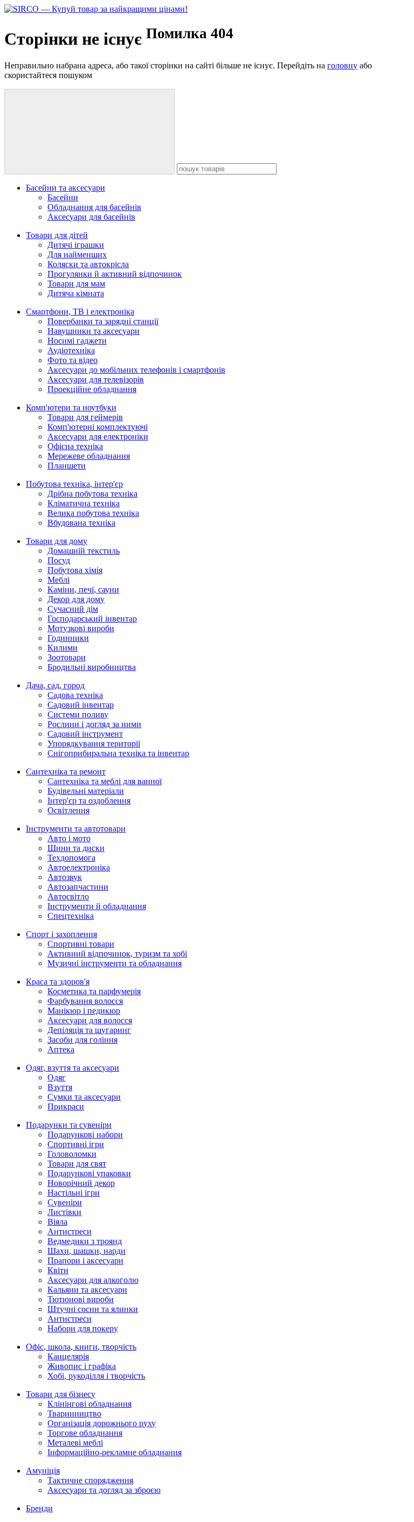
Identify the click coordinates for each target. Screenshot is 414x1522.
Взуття (59, 1087)
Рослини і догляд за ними (94, 724)
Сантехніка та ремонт (66, 771)
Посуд (58, 560)
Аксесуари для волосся (89, 1020)
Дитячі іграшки (75, 244)
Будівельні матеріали (85, 790)
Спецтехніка (70, 915)
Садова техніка (75, 695)
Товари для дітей (57, 235)
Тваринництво (74, 1413)
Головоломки (71, 1153)
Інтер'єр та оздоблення (88, 800)
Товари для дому (56, 541)
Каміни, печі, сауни (83, 589)
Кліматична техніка (83, 503)
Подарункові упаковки (89, 1173)
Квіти (57, 1270)
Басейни (62, 197)
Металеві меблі (75, 1442)
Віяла (57, 1221)
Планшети (66, 465)
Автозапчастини (77, 886)
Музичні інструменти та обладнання (114, 963)
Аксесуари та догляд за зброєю (104, 1490)
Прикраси (65, 1106)
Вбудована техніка (81, 522)
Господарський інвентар (92, 618)
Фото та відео (72, 360)
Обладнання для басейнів (94, 207)
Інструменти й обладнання (96, 906)
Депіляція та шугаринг (89, 1030)
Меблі (58, 579)
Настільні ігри (73, 1192)
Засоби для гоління (82, 1039)
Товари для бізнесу (60, 1394)
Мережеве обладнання (88, 455)
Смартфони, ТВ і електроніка (80, 311)
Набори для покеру (82, 1328)
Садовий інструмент (85, 733)
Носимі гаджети (77, 340)
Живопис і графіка (81, 1366)
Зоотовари (66, 657)
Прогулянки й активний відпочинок (114, 273)
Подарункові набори (85, 1134)
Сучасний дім (72, 608)
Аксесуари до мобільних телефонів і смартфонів (136, 369)
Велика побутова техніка (93, 513)
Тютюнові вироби (80, 1299)
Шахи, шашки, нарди (86, 1250)
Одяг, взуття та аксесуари (72, 1067)
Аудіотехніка (71, 350)
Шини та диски (76, 848)
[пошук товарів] (89, 131)
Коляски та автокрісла (88, 264)
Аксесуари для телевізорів (95, 379)
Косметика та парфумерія (94, 991)
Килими (62, 647)
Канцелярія (68, 1356)
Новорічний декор (81, 1183)
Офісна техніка (75, 446)
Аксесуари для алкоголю (93, 1279)
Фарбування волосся (85, 1001)
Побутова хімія (74, 570)
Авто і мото (69, 838)
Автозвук (64, 877)
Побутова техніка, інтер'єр (74, 483)
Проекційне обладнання (91, 389)
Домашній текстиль (83, 550)
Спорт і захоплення (61, 934)
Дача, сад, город (55, 685)
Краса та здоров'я (57, 981)
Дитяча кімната (75, 293)
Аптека (60, 1049)
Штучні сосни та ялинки (92, 1309)
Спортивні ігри (75, 1144)
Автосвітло (68, 896)
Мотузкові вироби (80, 628)
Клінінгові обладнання (89, 1403)
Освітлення (68, 810)
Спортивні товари (80, 943)
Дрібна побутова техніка (92, 493)
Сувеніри (64, 1202)
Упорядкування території (93, 743)
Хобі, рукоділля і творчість (96, 1375)
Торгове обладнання (84, 1432)
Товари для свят (76, 1163)
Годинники (68, 638)
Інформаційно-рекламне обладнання (114, 1452)
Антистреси (69, 1231)
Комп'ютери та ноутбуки (71, 407)
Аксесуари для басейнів (91, 216)
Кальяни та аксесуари (87, 1289)
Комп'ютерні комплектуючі (97, 426)
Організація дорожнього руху (101, 1423)
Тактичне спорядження (90, 1480)
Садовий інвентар (80, 704)
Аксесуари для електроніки (97, 436)
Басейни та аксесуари (65, 187)
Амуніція (43, 1470)
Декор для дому (76, 599)
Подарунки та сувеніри (69, 1124)
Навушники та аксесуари (93, 331)
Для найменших (77, 254)
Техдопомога (71, 857)
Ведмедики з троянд (84, 1241)
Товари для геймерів (85, 417)
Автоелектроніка (78, 867)
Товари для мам (76, 283)
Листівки (64, 1212)
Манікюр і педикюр (83, 1010)
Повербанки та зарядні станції (102, 321)
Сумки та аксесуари (84, 1096)
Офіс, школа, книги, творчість (81, 1346)
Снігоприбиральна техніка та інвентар (118, 753)
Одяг (56, 1077)
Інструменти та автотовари (76, 828)
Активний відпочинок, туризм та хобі (117, 953)
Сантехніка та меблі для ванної (104, 781)
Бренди (39, 1508)
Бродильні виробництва (91, 667)
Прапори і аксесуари (85, 1260)
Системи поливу (77, 714)
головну (342, 65)
